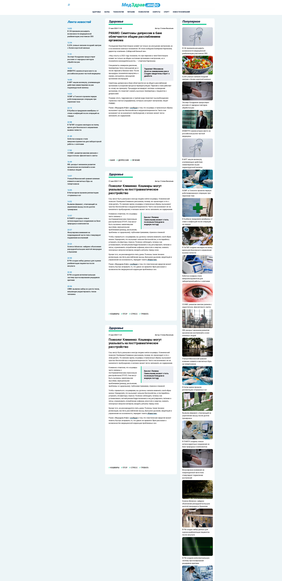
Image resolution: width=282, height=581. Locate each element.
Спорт (166, 12)
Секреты (156, 12)
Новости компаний (181, 12)
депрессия (123, 160)
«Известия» (152, 260)
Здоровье (96, 12)
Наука (107, 12)
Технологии (118, 12)
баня (112, 160)
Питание (131, 12)
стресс (134, 314)
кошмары (114, 314)
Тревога (144, 314)
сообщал (134, 108)
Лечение (136, 160)
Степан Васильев (166, 28)
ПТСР (124, 314)
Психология (143, 12)
